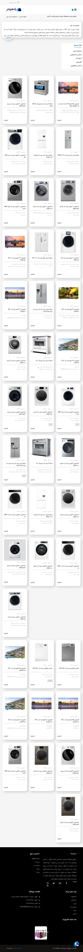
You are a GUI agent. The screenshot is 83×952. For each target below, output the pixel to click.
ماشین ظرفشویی (76, 65)
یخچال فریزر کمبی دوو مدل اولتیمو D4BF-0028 (43, 516)
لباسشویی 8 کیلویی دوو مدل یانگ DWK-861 (70, 259)
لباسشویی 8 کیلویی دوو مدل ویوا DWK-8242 (15, 207)
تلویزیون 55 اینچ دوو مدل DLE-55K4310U (17, 669)
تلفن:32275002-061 (31, 903)
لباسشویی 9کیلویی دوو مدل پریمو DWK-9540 (70, 772)
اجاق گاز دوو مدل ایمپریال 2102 (44, 361)
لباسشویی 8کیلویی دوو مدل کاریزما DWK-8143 (69, 823)
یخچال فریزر (77, 51)
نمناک (38, 872)
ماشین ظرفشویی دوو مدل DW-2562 (69, 668)
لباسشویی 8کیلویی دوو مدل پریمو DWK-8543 (16, 413)
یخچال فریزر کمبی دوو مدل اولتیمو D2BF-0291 (43, 156)
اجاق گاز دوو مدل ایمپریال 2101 (44, 463)
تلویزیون (78, 62)
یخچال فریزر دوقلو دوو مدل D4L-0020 (42, 258)
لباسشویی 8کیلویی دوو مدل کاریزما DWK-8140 (43, 413)
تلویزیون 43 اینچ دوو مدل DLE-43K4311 (70, 362)
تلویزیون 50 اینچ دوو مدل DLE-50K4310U (17, 721)
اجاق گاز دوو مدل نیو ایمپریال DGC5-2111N (42, 105)
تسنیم (74, 914)
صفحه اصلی (23, 17)
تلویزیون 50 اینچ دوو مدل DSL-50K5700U (43, 721)
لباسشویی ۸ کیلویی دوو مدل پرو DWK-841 (15, 156)
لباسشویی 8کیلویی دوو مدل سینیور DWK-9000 (42, 567)
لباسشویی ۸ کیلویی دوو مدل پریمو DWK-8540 (16, 567)
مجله (38, 869)
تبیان (75, 903)
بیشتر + (74, 882)
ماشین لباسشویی (75, 54)
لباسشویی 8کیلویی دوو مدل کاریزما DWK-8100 (16, 362)
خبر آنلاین (73, 900)
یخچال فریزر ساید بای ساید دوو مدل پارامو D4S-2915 (42, 310)
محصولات (73, 896)
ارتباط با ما (37, 865)
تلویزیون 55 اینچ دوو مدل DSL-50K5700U (70, 721)
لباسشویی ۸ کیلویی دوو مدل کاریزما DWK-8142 (69, 207)
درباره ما (37, 862)
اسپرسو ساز (73, 907)
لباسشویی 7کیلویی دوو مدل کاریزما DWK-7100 (69, 516)
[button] (77, 944)
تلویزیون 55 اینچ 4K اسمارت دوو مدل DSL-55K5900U (68, 105)
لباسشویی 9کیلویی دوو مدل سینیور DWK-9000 (69, 464)
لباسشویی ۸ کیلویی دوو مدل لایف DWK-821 (16, 618)
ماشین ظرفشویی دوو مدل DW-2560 (42, 668)
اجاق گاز (78, 58)
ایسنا (75, 910)
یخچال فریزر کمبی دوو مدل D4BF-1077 (68, 155)
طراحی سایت (17, 948)
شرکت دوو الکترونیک (58, 35)
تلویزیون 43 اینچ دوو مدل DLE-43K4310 (70, 310)
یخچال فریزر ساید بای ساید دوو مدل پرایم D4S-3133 (16, 464)
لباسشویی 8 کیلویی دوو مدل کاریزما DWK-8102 (42, 207)
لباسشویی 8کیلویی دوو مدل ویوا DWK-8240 (68, 413)
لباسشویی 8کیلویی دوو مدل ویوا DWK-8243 (15, 772)
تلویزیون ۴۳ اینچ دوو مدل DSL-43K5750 (17, 259)
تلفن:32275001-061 (31, 900)
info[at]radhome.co (27, 907)
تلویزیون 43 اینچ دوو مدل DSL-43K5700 (17, 310)
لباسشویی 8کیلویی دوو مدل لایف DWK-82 (15, 516)
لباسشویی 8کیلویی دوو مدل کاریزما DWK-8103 (43, 772)
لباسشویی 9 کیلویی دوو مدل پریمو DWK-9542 (16, 105)
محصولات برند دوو (12, 17)
